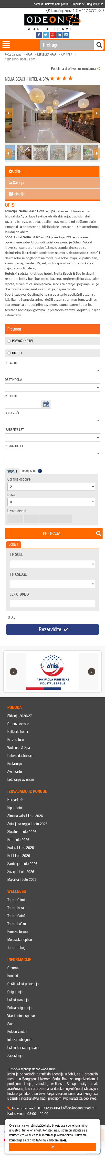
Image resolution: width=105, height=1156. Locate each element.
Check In (11, 396)
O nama (13, 968)
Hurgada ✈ (15, 800)
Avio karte (14, 771)
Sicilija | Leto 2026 (20, 871)
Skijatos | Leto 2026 (21, 831)
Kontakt (12, 975)
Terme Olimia (16, 900)
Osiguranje (14, 992)
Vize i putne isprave (21, 1016)
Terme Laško (16, 924)
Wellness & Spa (18, 747)
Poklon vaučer (17, 1031)
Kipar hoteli (15, 808)
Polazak (11, 363)
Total (10, 617)
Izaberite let (14, 430)
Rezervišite (50, 629)
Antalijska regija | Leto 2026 (27, 824)
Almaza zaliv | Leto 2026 (25, 816)
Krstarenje (14, 763)
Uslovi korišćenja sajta (23, 1047)
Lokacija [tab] (18, 194)
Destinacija (13, 380)
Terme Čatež (16, 916)
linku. (63, 1140)
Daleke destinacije (20, 755)
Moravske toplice (19, 939)
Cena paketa (19, 594)
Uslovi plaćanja (18, 1000)
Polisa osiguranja (19, 1008)
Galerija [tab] (18, 182)
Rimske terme (17, 931)
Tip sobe (16, 554)
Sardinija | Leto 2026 (22, 863)
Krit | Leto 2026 (18, 855)
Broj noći (12, 413)
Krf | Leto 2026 (18, 839)
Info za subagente (19, 1039)
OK (52, 1147)
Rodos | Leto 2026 (20, 847)
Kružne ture (15, 739)
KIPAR (29, 54)
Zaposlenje (14, 1055)
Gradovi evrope (18, 724)
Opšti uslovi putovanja (23, 983)
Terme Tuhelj (16, 947)
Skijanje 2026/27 (19, 716)
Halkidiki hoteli (17, 731)
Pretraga (51, 533)
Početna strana (13, 54)
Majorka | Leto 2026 (22, 879)
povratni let (14, 446)
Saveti (11, 1024)
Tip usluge (18, 574)
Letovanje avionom (20, 779)
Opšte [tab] (16, 171)
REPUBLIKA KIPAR (46, 54)
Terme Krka (15, 908)
